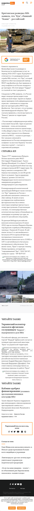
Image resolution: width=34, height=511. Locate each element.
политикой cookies (17, 503)
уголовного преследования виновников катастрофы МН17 (16, 394)
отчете (21, 198)
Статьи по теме (8, 441)
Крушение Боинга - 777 (9, 416)
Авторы (22, 488)
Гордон (27, 88)
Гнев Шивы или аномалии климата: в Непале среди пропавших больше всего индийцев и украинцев (17, 450)
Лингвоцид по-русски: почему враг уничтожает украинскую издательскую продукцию (16, 460)
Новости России (19, 414)
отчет (25, 71)
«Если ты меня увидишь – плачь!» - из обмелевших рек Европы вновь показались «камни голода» (16, 471)
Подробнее (21, 508)
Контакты (12, 488)
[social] (9, 432)
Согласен (12, 508)
